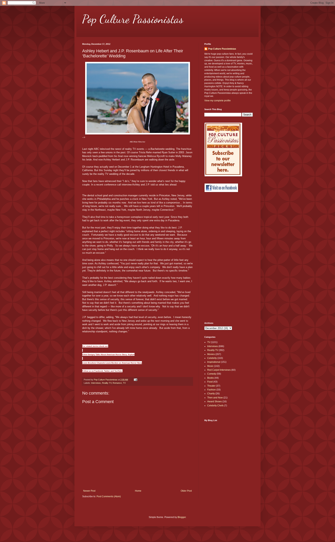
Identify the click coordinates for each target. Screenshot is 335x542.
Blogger (182, 517)
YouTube (118, 371)
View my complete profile (217, 100)
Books (210, 378)
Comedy (211, 373)
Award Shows (214, 401)
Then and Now (215, 397)
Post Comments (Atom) (109, 496)
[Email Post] (135, 379)
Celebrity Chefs (215, 405)
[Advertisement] (219, 257)
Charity (211, 393)
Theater (211, 385)
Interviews (96, 383)
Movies (211, 354)
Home (138, 490)
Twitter (107, 371)
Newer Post (89, 490)
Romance (117, 383)
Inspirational (213, 362)
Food (210, 381)
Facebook (98, 371)
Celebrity (212, 358)
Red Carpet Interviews (219, 370)
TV (124, 383)
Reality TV (106, 383)
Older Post (186, 490)
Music (210, 366)
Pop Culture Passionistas (132, 19)
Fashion (211, 389)
